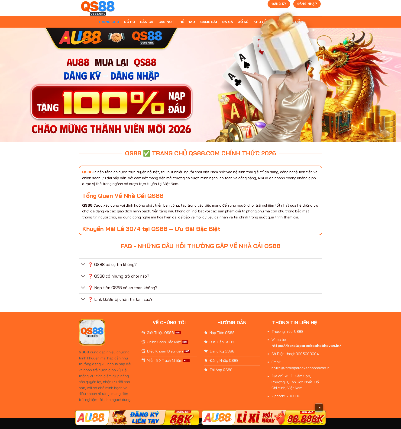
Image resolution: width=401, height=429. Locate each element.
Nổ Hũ (129, 22)
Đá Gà (227, 22)
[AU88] (137, 417)
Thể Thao (186, 22)
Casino (165, 22)
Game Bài (208, 22)
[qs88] (98, 8)
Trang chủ (108, 22)
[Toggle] (83, 265)
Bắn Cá (146, 22)
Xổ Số (243, 22)
